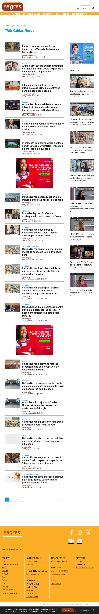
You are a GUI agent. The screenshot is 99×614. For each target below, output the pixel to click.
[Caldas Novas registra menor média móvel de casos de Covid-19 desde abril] (12, 249)
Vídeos (4, 577)
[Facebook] (71, 533)
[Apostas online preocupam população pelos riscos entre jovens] (82, 82)
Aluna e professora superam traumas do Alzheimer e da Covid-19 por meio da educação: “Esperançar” (42, 68)
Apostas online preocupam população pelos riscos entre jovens (81, 94)
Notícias (25, 194)
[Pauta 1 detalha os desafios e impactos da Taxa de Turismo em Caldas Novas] (12, 47)
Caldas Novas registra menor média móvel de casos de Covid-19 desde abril (42, 252)
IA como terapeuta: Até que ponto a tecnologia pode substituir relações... (82, 178)
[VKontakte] (71, 541)
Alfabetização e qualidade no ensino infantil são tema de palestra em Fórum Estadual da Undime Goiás (42, 107)
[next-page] (22, 500)
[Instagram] (79, 533)
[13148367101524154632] (34, 188)
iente (83, 564)
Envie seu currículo (33, 574)
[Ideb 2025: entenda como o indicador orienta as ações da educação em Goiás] (82, 225)
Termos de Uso (32, 596)
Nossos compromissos (85, 567)
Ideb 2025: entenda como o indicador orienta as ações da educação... (82, 236)
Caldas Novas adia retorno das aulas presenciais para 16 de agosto (42, 423)
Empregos (6, 586)
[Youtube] (79, 541)
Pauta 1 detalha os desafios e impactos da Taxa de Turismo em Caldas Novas (40, 49)
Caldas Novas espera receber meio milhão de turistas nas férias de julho (42, 198)
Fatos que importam (30, 247)
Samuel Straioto (28, 55)
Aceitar (68, 610)
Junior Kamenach (28, 219)
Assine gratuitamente (60, 561)
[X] (88, 533)
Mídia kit (29, 564)
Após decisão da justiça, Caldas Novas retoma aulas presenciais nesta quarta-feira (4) (40, 405)
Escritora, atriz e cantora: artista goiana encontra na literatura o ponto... (81, 150)
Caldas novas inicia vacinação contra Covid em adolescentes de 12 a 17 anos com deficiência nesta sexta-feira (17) (42, 311)
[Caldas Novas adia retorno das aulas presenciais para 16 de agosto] (12, 422)
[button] (93, 8)
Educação (26, 63)
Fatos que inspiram (9, 593)
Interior (25, 227)
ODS (23, 44)
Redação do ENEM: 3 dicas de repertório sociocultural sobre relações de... (81, 265)
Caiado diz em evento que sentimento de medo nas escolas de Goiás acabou (43, 126)
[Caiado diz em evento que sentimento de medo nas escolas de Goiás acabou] (12, 124)
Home (7, 26)
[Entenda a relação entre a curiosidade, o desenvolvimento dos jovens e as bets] (82, 194)
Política (4, 567)
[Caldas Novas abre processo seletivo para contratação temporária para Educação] (12, 439)
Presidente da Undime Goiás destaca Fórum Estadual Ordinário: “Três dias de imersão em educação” (42, 146)
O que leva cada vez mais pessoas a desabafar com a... (81, 292)
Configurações (84, 610)
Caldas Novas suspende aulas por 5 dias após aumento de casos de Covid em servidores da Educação (43, 386)
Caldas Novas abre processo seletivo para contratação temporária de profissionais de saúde (43, 479)
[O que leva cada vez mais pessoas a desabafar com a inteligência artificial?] (82, 281)
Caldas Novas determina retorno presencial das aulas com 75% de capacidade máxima (40, 366)
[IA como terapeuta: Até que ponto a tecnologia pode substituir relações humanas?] (82, 166)
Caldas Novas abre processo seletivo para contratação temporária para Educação (43, 441)
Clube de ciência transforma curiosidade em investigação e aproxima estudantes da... (82, 122)
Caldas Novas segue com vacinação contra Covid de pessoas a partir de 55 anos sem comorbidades (42, 460)
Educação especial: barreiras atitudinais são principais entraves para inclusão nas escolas (41, 88)
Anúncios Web (31, 561)
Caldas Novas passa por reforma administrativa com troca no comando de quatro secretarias (40, 290)
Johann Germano (28, 75)
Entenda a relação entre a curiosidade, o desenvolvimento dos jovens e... (82, 207)
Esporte (5, 570)
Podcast (5, 573)
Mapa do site (56, 583)
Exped (78, 564)
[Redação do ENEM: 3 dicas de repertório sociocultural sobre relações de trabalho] (82, 253)
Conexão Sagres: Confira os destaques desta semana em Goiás (41, 215)
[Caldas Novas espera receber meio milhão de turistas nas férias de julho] (12, 197)
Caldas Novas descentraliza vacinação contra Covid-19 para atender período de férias (39, 232)
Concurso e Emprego (30, 474)
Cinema (4, 583)
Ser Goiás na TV (74, 75)
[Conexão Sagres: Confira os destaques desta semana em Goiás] (12, 214)
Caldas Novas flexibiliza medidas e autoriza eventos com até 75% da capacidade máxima (41, 271)
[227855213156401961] (82, 63)
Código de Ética (32, 587)
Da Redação (26, 203)
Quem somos (81, 561)
